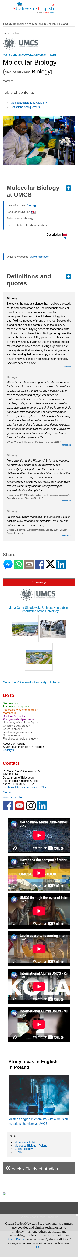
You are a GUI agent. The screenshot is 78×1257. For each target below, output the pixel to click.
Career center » (12, 728)
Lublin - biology (23, 1148)
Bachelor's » (10, 703)
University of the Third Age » (20, 722)
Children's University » (17, 725)
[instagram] (31, 809)
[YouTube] (19, 809)
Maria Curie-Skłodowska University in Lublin (30, 54)
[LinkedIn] (61, 567)
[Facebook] (39, 567)
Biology (32, 205)
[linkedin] (42, 809)
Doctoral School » (14, 716)
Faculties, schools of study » (20, 738)
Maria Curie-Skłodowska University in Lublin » (31, 682)
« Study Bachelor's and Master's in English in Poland (35, 23)
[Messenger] (8, 567)
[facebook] (8, 809)
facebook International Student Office (25, 787)
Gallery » (8, 750)
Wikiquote (66, 445)
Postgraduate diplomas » (18, 719)
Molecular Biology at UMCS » (28, 102)
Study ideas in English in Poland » (23, 746)
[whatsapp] (18, 567)
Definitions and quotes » (25, 107)
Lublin (18, 1152)
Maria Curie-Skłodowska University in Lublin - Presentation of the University (39, 609)
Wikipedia (66, 366)
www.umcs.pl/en (39, 256)
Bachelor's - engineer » (17, 706)
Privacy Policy (15, 1239)
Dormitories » (11, 735)
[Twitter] (50, 566)
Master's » (9, 712)
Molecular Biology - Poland (30, 1145)
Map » (7, 792)
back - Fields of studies (31, 1167)
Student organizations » (17, 732)
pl (65, 238)
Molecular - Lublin (25, 1142)
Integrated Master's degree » (20, 709)
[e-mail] (29, 567)
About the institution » (16, 743)
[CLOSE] (39, 1247)
